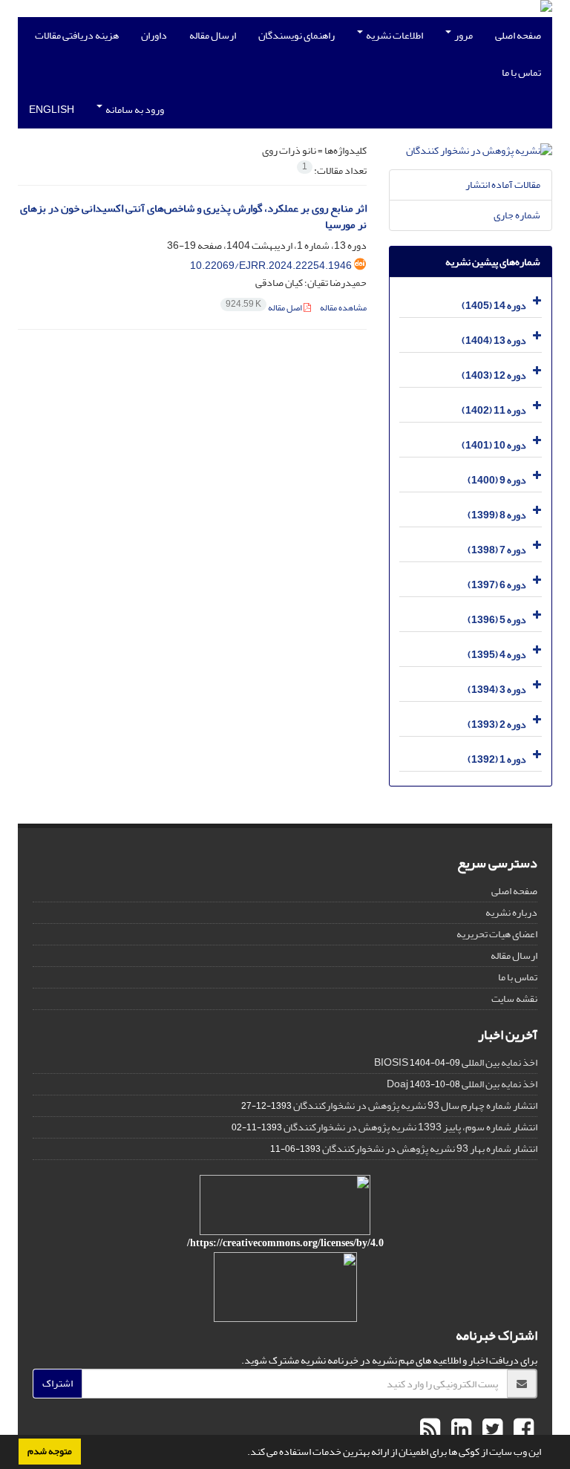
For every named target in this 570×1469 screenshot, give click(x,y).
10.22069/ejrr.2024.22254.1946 (271, 265)
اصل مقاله (265, 307)
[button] (243, 1453)
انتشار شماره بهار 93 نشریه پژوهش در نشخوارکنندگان (429, 1149)
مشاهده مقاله (343, 307)
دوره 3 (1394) (497, 690)
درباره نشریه (511, 912)
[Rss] (430, 1429)
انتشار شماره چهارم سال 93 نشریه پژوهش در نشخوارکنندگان (415, 1105)
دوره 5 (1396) (497, 620)
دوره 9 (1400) (497, 480)
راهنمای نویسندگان (296, 35)
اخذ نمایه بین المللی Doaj (462, 1084)
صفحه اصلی (518, 35)
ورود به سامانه (134, 110)
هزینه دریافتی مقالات (77, 35)
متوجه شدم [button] (49, 1451)
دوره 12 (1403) (494, 375)
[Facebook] (521, 1429)
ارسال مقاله (212, 35)
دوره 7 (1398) (497, 550)
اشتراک (57, 1383)
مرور (463, 35)
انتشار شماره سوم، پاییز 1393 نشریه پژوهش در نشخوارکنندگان (410, 1127)
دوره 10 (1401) (494, 445)
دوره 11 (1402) (494, 410)
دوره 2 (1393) (497, 724)
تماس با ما (521, 72)
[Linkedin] (459, 1429)
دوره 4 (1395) (497, 655)
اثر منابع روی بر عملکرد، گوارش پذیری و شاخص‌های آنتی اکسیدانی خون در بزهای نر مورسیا (193, 217)
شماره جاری (517, 215)
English (51, 110)
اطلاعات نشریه (393, 35)
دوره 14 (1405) (494, 306)
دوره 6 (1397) (497, 585)
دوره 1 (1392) (497, 759)
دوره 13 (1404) (494, 340)
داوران (154, 35)
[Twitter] (490, 1429)
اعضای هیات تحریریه (496, 934)
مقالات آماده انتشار (502, 185)
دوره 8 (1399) (497, 515)
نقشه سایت (514, 998)
